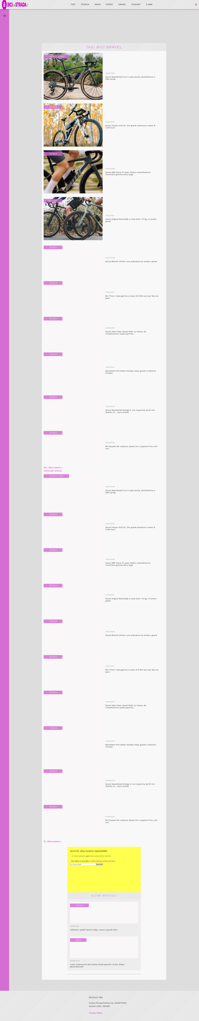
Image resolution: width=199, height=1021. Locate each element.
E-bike (149, 4)
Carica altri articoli (53, 471)
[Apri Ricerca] (196, 4)
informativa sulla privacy (103, 861)
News (98, 4)
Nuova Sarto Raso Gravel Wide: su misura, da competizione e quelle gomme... (125, 333)
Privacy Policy (95, 1013)
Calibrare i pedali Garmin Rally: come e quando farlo (94, 930)
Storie (109, 4)
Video (61, 56)
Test (73, 4)
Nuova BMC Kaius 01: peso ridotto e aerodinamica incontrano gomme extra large (127, 173)
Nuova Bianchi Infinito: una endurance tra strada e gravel (131, 261)
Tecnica (85, 4)
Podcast (136, 4)
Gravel (122, 4)
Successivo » (56, 467)
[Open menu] (4, 16)
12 (49, 467)
